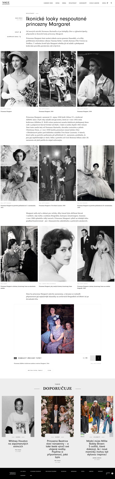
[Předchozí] (93, 358)
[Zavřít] (113, 477)
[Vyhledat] (111, 2)
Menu (104, 3)
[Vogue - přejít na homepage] (6, 3)
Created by (108, 473)
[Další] (98, 358)
